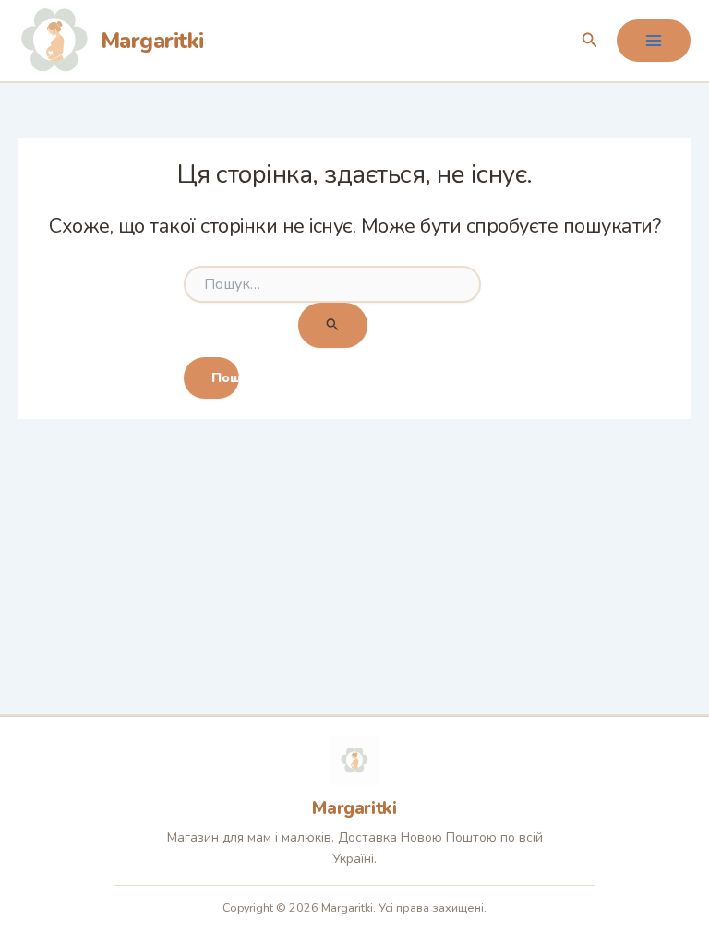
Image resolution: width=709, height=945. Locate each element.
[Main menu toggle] (654, 40)
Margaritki (152, 41)
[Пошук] (332, 325)
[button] (590, 41)
